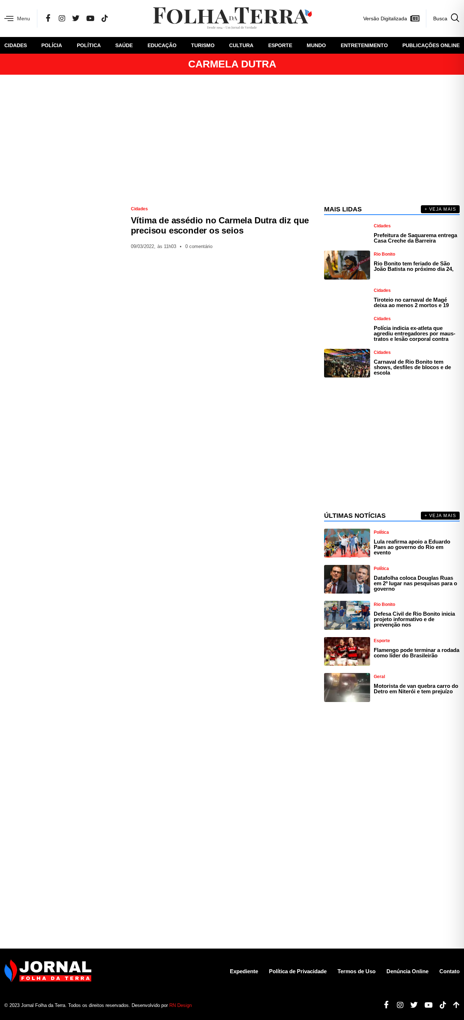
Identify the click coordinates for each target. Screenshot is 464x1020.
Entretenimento (364, 45)
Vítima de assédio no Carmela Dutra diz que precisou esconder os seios (220, 225)
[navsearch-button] (443, 18)
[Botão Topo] (454, 1005)
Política (89, 45)
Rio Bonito (384, 254)
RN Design (180, 1005)
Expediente (244, 971)
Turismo (203, 45)
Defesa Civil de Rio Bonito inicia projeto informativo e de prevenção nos (414, 619)
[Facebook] (48, 18)
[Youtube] (426, 1005)
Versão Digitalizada (385, 18)
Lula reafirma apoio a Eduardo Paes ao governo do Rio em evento (412, 547)
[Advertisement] (232, 140)
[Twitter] (75, 18)
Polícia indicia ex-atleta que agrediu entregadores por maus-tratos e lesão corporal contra (414, 333)
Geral (379, 676)
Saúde (124, 45)
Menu (23, 18)
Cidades (15, 45)
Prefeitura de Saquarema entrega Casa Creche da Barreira (415, 238)
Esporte (280, 45)
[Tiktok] (440, 1005)
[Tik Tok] (105, 18)
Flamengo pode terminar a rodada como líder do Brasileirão (416, 652)
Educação (162, 45)
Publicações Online (431, 45)
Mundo (316, 45)
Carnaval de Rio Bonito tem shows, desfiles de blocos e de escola (412, 367)
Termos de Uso (356, 971)
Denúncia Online (407, 971)
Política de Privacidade (298, 971)
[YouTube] (90, 18)
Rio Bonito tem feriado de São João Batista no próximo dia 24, (413, 266)
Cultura (241, 45)
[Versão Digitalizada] (415, 18)
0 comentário (198, 246)
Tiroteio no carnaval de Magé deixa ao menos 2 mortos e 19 (411, 302)
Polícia (51, 45)
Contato (449, 971)
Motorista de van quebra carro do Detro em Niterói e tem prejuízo (416, 688)
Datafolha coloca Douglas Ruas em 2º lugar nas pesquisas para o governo (415, 583)
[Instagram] (62, 18)
